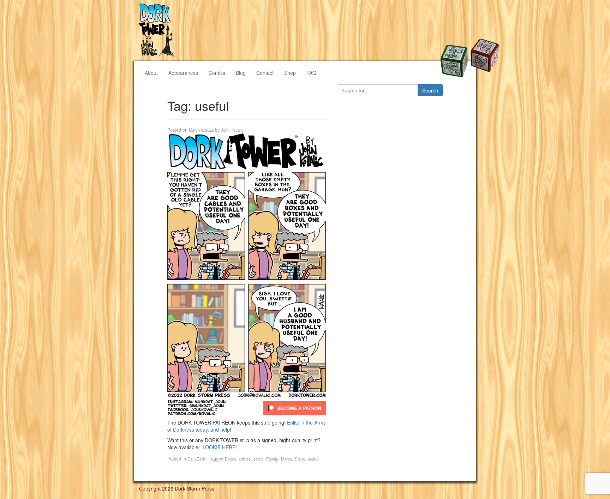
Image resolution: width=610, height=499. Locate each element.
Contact (265, 72)
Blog (241, 72)
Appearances (183, 72)
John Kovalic (232, 130)
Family (272, 459)
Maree (286, 459)
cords (258, 459)
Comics (217, 72)
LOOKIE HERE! (220, 447)
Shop (290, 72)
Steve (300, 459)
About (151, 72)
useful (313, 459)
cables (245, 459)
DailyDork (196, 459)
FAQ (311, 72)
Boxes (230, 459)
